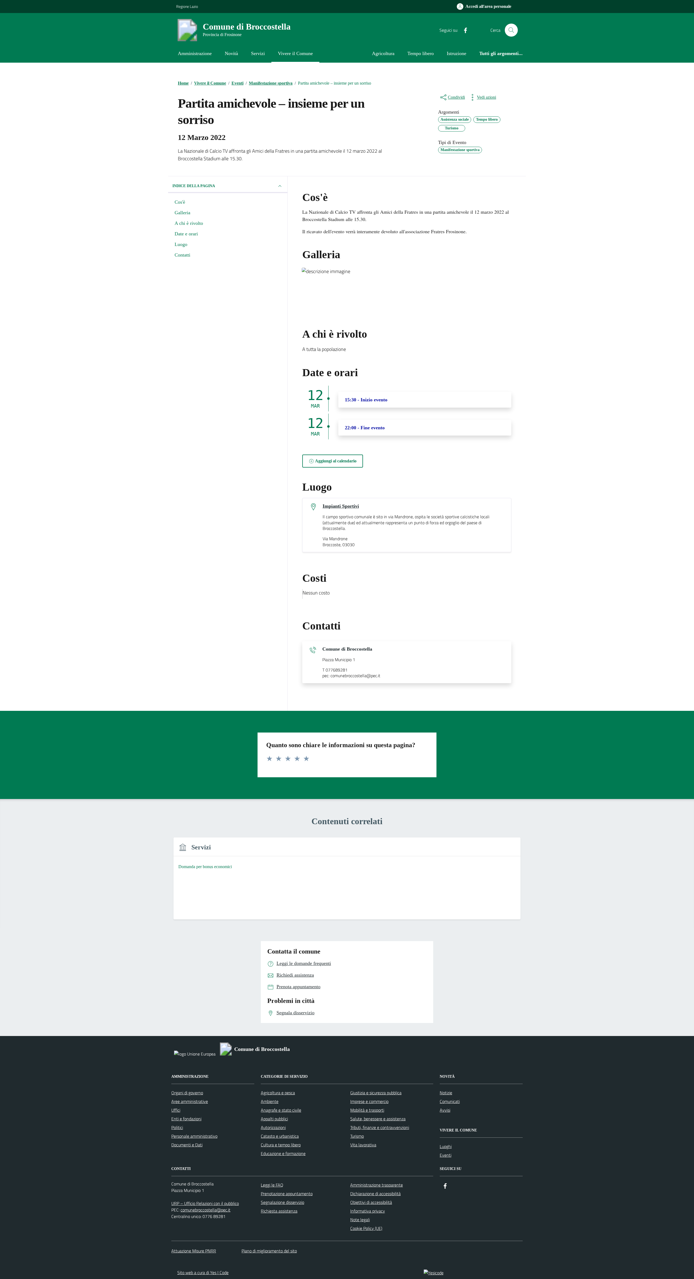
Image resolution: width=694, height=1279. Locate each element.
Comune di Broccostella (347, 649)
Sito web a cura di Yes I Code (203, 1272)
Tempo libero (420, 53)
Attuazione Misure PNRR (193, 1251)
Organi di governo (187, 1092)
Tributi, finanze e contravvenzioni (379, 1127)
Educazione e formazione (283, 1153)
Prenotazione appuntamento (287, 1193)
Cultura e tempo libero (281, 1144)
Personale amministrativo (194, 1136)
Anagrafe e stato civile (281, 1110)
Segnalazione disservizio (282, 1202)
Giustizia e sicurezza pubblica (375, 1092)
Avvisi (445, 1110)
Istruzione (456, 53)
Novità (231, 53)
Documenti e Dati (187, 1144)
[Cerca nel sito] (511, 30)
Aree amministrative (189, 1101)
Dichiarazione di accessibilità (375, 1193)
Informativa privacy (367, 1211)
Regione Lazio (187, 6)
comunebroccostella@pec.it (205, 1210)
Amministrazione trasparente (376, 1185)
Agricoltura (383, 53)
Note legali (360, 1219)
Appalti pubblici (274, 1118)
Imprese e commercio (369, 1101)
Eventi (445, 1155)
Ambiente (269, 1101)
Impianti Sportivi (341, 506)
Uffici (175, 1110)
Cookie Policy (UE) (366, 1228)
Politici (177, 1127)
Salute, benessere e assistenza (378, 1118)
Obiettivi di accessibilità (371, 1202)
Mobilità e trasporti (367, 1110)
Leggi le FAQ (272, 1185)
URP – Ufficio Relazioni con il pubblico (205, 1203)
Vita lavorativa (363, 1144)
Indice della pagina (193, 186)
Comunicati (450, 1101)
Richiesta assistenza (279, 1211)
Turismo (357, 1136)
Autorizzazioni (273, 1127)
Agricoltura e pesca (278, 1092)
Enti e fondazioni (186, 1118)
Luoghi (446, 1146)
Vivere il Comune (295, 53)
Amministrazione (195, 53)
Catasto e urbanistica (280, 1136)
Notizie (446, 1092)
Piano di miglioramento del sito (269, 1251)
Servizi (258, 53)
